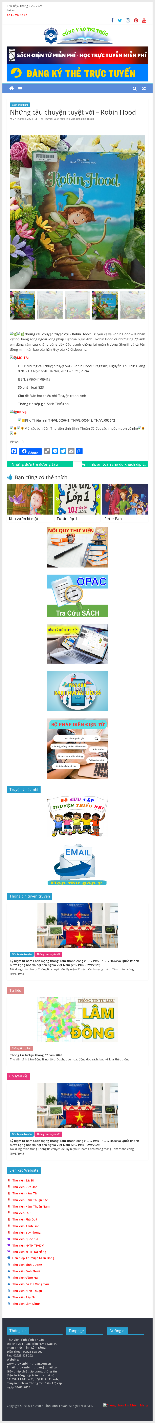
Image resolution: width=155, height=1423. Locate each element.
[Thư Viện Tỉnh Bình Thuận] (11, 88)
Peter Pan (113, 518)
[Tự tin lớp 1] (77, 486)
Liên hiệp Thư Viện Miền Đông (33, 1258)
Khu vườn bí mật (23, 518)
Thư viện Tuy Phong (26, 1232)
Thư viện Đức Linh (25, 1187)
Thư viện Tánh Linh (26, 1226)
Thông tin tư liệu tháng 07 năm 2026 (36, 1055)
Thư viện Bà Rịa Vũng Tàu (30, 1284)
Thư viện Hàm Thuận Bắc (30, 1200)
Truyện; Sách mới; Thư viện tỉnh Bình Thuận (69, 118)
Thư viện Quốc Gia (25, 1239)
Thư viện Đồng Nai (25, 1278)
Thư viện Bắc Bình (24, 1180)
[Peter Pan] (125, 486)
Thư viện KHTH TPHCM (28, 1245)
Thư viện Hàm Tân (25, 1193)
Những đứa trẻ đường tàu (32, 464)
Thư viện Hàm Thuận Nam (31, 1206)
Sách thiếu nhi (20, 105)
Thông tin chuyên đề (48, 954)
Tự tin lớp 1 (67, 518)
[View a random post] (143, 88)
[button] (133, 205)
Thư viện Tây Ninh (25, 1297)
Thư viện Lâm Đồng (26, 1304)
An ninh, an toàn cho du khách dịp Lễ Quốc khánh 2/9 (114, 467)
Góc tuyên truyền (22, 954)
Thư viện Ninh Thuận (27, 1291)
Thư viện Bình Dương (27, 1265)
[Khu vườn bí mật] (30, 486)
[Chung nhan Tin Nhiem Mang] (125, 1405)
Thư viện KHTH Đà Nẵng (29, 1252)
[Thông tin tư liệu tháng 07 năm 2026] (77, 999)
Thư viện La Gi (22, 1213)
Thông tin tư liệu (21, 1048)
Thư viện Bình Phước (26, 1271)
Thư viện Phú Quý (24, 1219)
